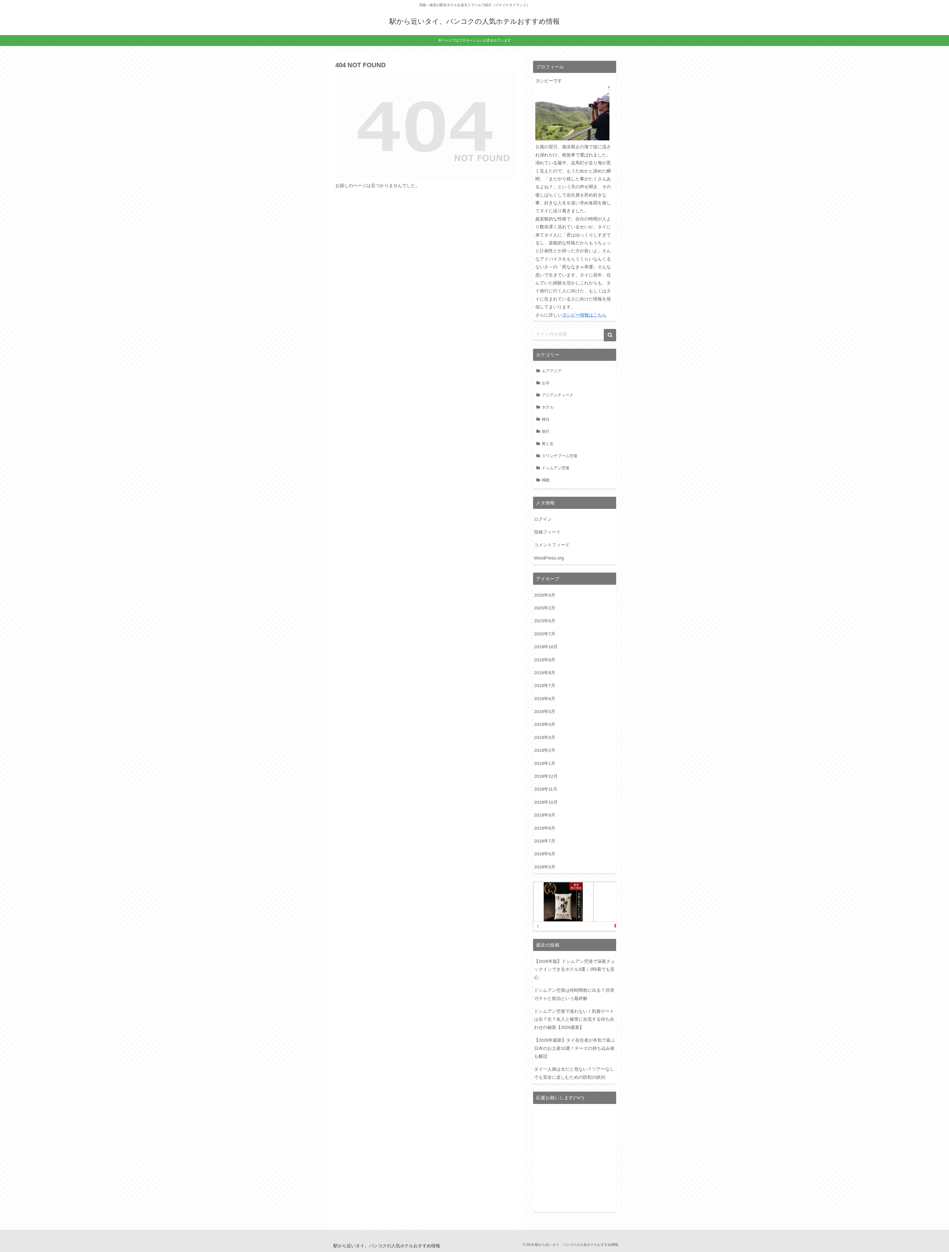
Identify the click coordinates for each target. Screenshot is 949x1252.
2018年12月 (546, 776)
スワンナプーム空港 (559, 455)
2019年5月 (544, 711)
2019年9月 (544, 659)
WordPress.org (549, 558)
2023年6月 (544, 620)
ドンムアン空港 (555, 468)
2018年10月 (546, 802)
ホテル (548, 407)
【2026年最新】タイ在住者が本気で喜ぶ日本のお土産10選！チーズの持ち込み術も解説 (574, 1048)
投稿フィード (547, 532)
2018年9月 (544, 815)
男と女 (548, 443)
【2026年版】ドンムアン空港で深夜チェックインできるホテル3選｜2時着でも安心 (574, 969)
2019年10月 (546, 646)
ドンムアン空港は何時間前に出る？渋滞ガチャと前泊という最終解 (574, 994)
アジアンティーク (557, 395)
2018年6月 (544, 853)
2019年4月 (544, 724)
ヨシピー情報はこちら (584, 315)
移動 (546, 480)
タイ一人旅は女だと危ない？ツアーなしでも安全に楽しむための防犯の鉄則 (574, 1073)
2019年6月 (544, 698)
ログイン (543, 519)
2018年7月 (544, 841)
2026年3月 (544, 595)
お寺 (546, 383)
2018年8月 (544, 828)
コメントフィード (552, 544)
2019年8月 (544, 672)
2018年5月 (544, 866)
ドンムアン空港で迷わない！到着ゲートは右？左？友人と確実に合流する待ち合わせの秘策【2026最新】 (574, 1019)
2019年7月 (544, 685)
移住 (546, 419)
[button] (610, 335)
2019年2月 (544, 750)
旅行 (546, 431)
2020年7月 (544, 633)
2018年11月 (545, 789)
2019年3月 (544, 737)
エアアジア (551, 370)
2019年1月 (544, 763)
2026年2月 (544, 607)
